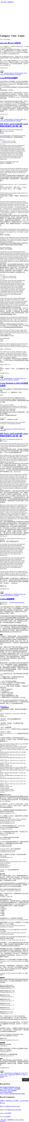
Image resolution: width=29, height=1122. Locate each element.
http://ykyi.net (3, 706)
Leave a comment (16, 74)
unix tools (7, 379)
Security (23, 1073)
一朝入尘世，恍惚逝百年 (7, 2)
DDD (4, 430)
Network (18, 1073)
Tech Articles (20, 73)
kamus (5, 73)
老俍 (1, 1106)
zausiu (1, 1113)
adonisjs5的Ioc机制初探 (6, 1092)
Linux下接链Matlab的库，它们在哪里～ (10, 1088)
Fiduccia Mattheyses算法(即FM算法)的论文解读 (12, 1093)
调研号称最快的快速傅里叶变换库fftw (10, 1087)
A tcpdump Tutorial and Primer (16, 602)
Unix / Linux (7, 1074)
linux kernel (9, 74)
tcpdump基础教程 (7, 599)
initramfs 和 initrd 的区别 (10, 43)
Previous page (3, 1076)
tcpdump (13, 1074)
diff (4, 379)
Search (1, 1077)
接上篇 (2, 133)
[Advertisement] (14, 18)
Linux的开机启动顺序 (9, 78)
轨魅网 (2, 1100)
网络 (17, 1074)
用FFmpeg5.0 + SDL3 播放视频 (8, 1090)
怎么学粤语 (8, 1113)
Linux (4, 74)
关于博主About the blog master (12, 1106)
